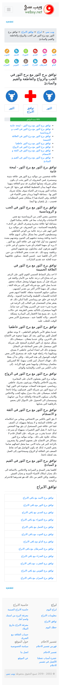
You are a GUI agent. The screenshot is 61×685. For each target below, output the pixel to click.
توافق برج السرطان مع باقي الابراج (36, 548)
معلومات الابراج (49, 615)
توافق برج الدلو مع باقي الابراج (38, 541)
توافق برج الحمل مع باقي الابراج (37, 526)
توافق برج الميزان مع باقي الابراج (37, 577)
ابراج (39, 31)
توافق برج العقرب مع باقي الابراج (37, 563)
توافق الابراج (27, 31)
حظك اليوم (51, 627)
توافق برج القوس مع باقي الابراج (37, 570)
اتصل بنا (24, 652)
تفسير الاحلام (50, 652)
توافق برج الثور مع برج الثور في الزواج (32, 146)
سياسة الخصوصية (19, 646)
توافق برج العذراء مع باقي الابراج (37, 556)
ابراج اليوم (51, 609)
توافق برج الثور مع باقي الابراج (38, 505)
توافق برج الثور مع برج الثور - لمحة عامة (30, 125)
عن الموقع (23, 658)
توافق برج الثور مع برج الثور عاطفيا (33, 143)
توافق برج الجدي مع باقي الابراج (37, 512)
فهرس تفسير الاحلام (46, 646)
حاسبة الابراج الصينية (18, 609)
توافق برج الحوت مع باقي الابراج (37, 534)
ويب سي (49, 31)
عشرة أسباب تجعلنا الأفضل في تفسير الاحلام (47, 662)
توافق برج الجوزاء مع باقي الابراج (37, 519)
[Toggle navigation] (9, 9)
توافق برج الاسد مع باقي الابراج (38, 497)
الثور (49, 108)
